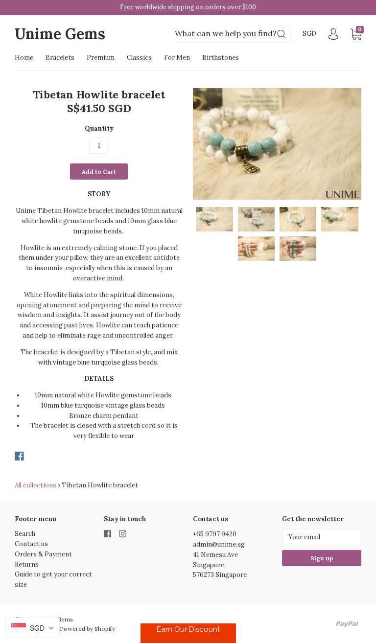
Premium (101, 57)
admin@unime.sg (219, 544)
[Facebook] (19, 456)
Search (25, 533)
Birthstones (220, 57)
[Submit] (281, 34)
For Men (177, 57)
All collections (35, 485)
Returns (27, 564)
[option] (277, 144)
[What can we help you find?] (232, 34)
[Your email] (321, 537)
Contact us (31, 544)
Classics (139, 57)
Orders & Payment (43, 554)
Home (24, 57)
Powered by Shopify (87, 628)
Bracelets (60, 57)
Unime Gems (60, 34)
